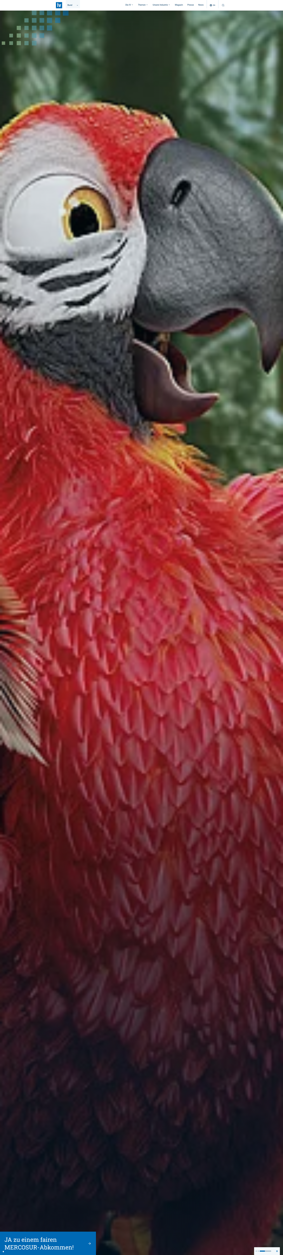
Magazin (179, 5)
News (201, 5)
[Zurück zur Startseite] (59, 5)
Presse (190, 5)
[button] (256, 1251)
